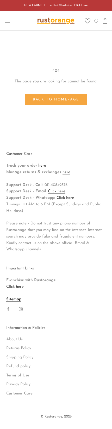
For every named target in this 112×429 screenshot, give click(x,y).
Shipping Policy (19, 357)
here (42, 166)
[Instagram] (21, 309)
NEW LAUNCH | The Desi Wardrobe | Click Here (56, 5)
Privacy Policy (18, 384)
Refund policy (18, 366)
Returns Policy (18, 348)
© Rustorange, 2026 (56, 416)
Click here (56, 191)
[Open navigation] (7, 21)
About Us (14, 339)
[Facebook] (8, 309)
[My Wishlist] (87, 21)
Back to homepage (56, 99)
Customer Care (19, 394)
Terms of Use (17, 375)
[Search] (96, 21)
